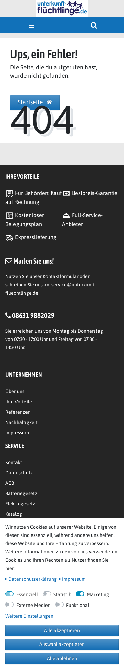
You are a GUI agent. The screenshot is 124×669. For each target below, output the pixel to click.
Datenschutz (19, 472)
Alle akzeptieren (62, 630)
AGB (9, 483)
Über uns (14, 391)
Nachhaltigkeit (21, 422)
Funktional (77, 605)
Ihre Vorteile (18, 401)
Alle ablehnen (62, 658)
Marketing (98, 594)
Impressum (17, 432)
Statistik (62, 594)
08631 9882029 (33, 315)
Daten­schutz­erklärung (32, 579)
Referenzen (18, 412)
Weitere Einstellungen (29, 616)
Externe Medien (33, 605)
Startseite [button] (31, 102)
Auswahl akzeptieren (62, 644)
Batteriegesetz (21, 493)
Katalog (13, 514)
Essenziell (27, 594)
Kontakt (13, 462)
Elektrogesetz (20, 503)
